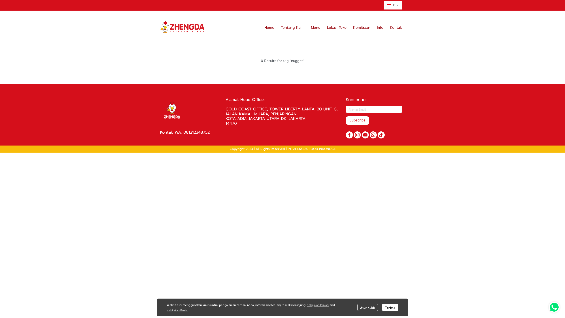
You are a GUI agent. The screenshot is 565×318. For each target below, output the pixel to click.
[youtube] (365, 134)
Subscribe (357, 120)
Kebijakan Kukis (177, 310)
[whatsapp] (373, 134)
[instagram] (357, 134)
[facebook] (349, 134)
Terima (390, 307)
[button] (393, 5)
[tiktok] (381, 134)
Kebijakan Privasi (318, 305)
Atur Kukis (367, 307)
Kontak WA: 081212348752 (185, 132)
